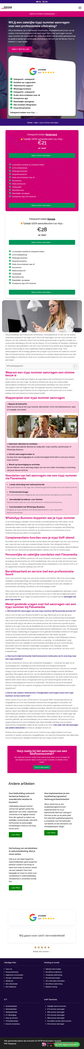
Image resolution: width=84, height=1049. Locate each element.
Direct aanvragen (42, 767)
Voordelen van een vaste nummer (59, 1021)
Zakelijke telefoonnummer (56, 1006)
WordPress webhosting (54, 984)
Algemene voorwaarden (14, 975)
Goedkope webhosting (54, 975)
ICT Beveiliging (11, 1015)
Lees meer (15, 835)
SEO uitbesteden (12, 984)
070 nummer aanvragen (56, 1009)
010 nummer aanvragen (55, 1024)
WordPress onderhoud (54, 972)
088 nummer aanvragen (55, 1018)
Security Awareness (13, 1024)
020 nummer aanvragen (56, 1015)
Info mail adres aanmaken (55, 981)
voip (36, 123)
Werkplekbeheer (11, 1012)
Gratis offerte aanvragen (42, 14)
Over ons (9, 969)
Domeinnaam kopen (53, 978)
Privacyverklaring (12, 972)
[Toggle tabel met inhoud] (73, 366)
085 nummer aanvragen (55, 1012)
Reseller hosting (51, 987)
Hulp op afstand (12, 1018)
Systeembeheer (11, 1006)
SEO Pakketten (11, 987)
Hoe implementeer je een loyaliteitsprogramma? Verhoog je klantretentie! (56, 796)
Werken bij (9, 981)
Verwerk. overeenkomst (14, 978)
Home (29, 123)
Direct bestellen (20, 49)
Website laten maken (53, 969)
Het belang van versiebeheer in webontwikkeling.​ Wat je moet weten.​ (23, 851)
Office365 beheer (12, 1021)
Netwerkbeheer (11, 1009)
